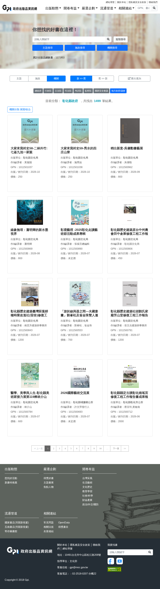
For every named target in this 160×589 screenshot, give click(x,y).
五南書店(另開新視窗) (17, 527)
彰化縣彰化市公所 (133, 402)
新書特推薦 (11, 482)
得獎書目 (63, 527)
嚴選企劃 (88, 8)
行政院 (48, 90)
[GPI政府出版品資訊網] (19, 8)
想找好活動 (11, 478)
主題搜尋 (48, 47)
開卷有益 (70, 8)
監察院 (88, 90)
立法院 (58, 90)
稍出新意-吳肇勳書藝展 (127, 148)
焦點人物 (49, 487)
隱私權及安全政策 (137, 2)
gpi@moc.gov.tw (79, 567)
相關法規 (49, 527)
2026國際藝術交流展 (75, 393)
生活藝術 (87, 482)
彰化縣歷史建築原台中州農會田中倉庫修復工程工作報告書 (129, 233)
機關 (56, 78)
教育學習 (87, 491)
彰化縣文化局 (30, 157)
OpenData (64, 522)
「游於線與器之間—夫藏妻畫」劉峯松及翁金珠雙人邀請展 (79, 315)
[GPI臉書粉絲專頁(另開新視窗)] (112, 561)
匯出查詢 (136, 78)
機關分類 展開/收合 (20, 109)
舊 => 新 (103, 78)
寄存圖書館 (11, 531)
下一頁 (116, 448)
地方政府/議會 (118, 90)
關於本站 (121, 2)
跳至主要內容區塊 (9, 1)
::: (42, 7)
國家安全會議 (101, 90)
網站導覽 (110, 2)
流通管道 (106, 8)
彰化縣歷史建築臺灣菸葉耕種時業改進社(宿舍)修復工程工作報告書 (29, 315)
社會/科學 (87, 495)
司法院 (68, 90)
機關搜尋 (112, 47)
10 (100, 448)
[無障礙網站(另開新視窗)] (114, 569)
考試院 (78, 90)
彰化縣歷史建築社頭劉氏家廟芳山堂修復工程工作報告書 (129, 315)
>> (125, 448)
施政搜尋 (80, 47)
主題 (19, 78)
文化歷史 (87, 487)
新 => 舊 (81, 78)
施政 (37, 78)
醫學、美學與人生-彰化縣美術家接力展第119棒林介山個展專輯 (30, 396)
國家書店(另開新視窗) (17, 522)
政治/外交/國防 (90, 504)
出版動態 (51, 8)
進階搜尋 (121, 39)
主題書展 (49, 482)
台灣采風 (87, 478)
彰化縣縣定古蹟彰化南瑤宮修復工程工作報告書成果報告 (129, 396)
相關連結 (125, 8)
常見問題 (49, 522)
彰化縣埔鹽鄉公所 (83, 402)
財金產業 (87, 500)
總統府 (38, 90)
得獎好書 (49, 478)
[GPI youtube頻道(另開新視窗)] (120, 561)
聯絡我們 (153, 2)
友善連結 (49, 531)
